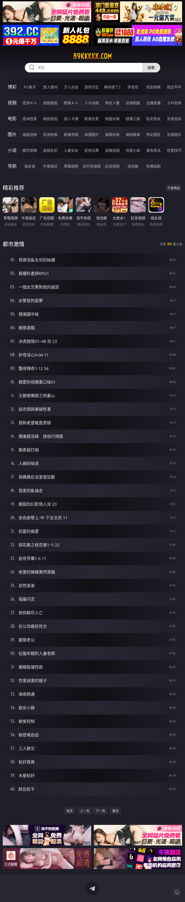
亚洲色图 (50, 134)
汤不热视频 (92, 166)
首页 (69, 811)
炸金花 (132, 87)
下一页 (100, 811)
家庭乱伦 (50, 150)
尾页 (115, 811)
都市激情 (30, 150)
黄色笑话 (153, 150)
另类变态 (174, 118)
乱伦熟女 (153, 118)
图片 (12, 134)
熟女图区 (153, 134)
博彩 (12, 87)
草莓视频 (71, 166)
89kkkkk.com (92, 56)
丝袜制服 (133, 102)
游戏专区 (91, 87)
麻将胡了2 (112, 87)
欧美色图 (71, 134)
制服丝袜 (112, 118)
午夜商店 (50, 166)
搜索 (151, 67)
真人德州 (50, 87)
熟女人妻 (112, 102)
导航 (12, 166)
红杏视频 (112, 166)
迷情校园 (112, 150)
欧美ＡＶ (71, 102)
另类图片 (174, 134)
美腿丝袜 (112, 134)
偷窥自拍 (30, 134)
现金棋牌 (153, 87)
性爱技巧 (174, 150)
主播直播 (153, 102)
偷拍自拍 (50, 118)
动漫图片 (91, 134)
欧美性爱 (91, 118)
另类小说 (133, 150)
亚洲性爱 (30, 118)
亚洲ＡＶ (30, 102)
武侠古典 (91, 150)
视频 (12, 103)
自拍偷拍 (50, 102)
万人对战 (71, 87)
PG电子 (30, 87)
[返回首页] (176, 892)
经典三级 (133, 118)
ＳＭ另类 (174, 102)
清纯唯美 (133, 134)
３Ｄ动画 (91, 102)
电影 (12, 119)
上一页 (84, 811)
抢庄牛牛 (174, 87)
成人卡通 (71, 118)
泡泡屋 (132, 166)
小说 (12, 150)
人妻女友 (71, 150)
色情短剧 (153, 166)
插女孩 (29, 166)
